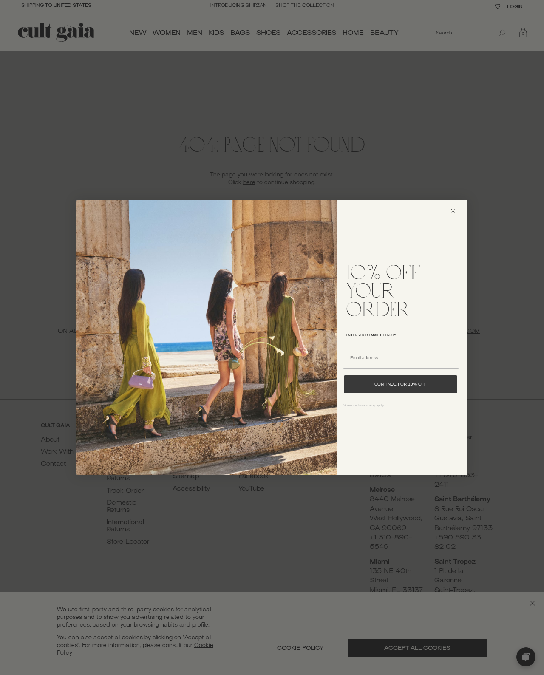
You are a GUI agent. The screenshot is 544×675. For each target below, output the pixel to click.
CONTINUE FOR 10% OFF (400, 384)
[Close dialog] (456, 210)
